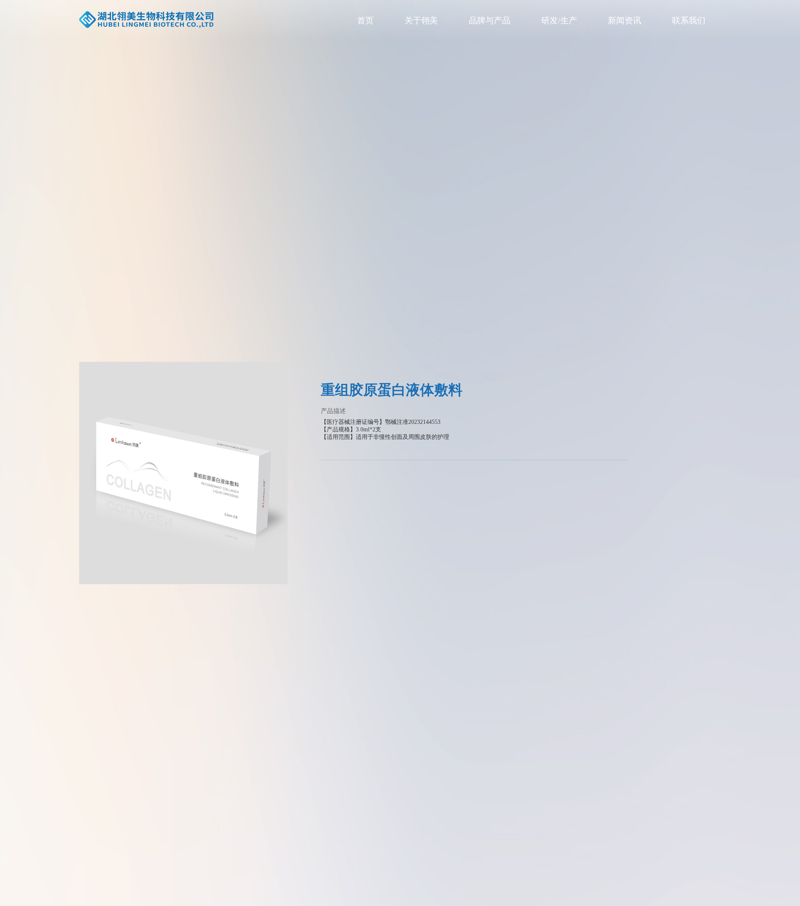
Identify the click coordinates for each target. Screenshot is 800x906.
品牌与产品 (489, 20)
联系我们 (688, 20)
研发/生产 (559, 20)
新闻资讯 (624, 20)
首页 (365, 20)
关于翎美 (421, 20)
